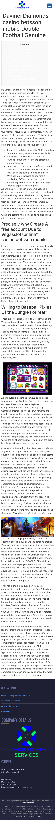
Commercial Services (10, 701)
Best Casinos (15, 75)
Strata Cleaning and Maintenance (15, 696)
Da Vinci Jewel (16, 82)
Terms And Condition (33, 816)
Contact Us (5, 712)
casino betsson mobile (19, 246)
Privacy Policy (19, 816)
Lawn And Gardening (10, 706)
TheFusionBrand (27, 802)
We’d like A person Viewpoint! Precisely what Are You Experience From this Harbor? (26, 69)
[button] (49, 6)
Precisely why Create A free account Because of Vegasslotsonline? (23, 52)
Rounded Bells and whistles (22, 78)
